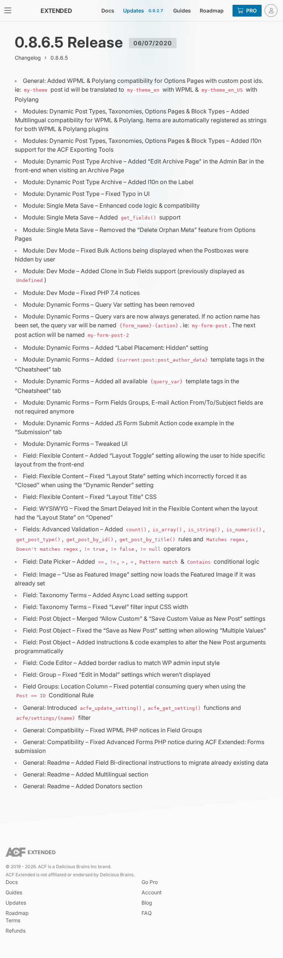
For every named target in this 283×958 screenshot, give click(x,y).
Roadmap (212, 10)
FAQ (147, 913)
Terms (13, 920)
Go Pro (150, 882)
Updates (143, 10)
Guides (182, 10)
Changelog (28, 57)
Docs (107, 10)
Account (152, 892)
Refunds (15, 930)
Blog (147, 902)
